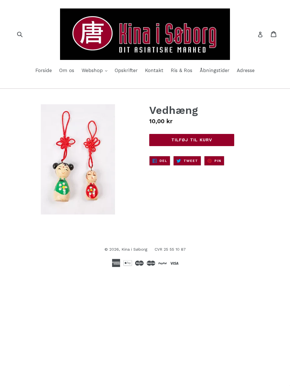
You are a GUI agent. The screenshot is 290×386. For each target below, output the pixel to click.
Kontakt (154, 70)
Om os (66, 70)
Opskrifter (126, 70)
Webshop (96, 70)
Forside (43, 70)
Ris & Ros (181, 70)
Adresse (246, 70)
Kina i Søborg (134, 249)
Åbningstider (214, 70)
